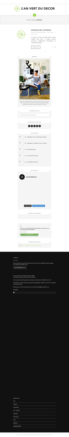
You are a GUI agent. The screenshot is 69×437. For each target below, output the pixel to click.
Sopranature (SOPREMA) (41, 30)
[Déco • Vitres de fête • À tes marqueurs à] (22, 183)
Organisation (16, 416)
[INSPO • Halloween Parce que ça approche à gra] (22, 197)
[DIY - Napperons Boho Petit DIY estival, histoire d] (46, 202)
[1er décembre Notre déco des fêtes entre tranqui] (38, 183)
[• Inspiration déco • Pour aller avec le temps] (46, 197)
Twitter (29, 277)
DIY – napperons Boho (30, 149)
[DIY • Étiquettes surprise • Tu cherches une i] (46, 183)
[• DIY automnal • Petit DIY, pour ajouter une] (30, 197)
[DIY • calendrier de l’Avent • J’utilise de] (22, 188)
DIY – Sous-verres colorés (31, 155)
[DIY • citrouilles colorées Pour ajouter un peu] (22, 202)
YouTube (33, 277)
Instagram (21, 277)
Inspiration (15, 413)
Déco (14, 401)
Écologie (43, 32)
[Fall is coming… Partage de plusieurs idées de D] (30, 202)
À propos (15, 423)
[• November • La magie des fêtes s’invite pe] (30, 192)
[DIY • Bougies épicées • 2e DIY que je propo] (46, 188)
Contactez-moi (17, 426)
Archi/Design (16, 407)
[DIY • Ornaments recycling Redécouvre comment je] (38, 188)
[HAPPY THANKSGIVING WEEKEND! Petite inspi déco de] (46, 192)
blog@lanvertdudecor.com (43, 286)
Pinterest (26, 277)
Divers (14, 419)
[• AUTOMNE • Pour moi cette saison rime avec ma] (38, 197)
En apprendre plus (20, 267)
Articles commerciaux (36, 32)
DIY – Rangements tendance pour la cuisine (36, 143)
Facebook (17, 277)
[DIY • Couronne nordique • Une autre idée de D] (30, 188)
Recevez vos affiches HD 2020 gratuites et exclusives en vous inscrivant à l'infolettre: (34, 229)
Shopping (15, 404)
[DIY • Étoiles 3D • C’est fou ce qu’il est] (30, 183)
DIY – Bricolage (16, 410)
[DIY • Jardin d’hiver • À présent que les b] (22, 192)
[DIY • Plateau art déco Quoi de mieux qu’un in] (38, 202)
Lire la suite (36, 47)
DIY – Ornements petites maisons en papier (35, 137)
